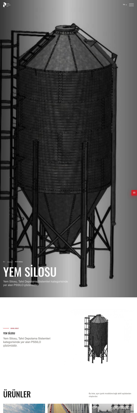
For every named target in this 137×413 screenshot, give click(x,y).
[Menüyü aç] (131, 5)
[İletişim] (134, 193)
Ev (4, 262)
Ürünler (10, 262)
